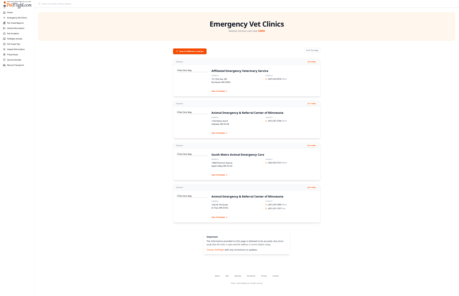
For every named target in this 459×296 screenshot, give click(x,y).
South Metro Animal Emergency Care (237, 154)
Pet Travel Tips (13, 44)
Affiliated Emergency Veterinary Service (239, 71)
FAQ (227, 276)
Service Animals (14, 60)
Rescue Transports (15, 65)
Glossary (237, 276)
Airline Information (15, 28)
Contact (276, 276)
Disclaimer (251, 276)
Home (10, 12)
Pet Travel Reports (15, 23)
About (217, 276)
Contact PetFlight (215, 249)
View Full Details (218, 91)
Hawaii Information (16, 49)
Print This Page (312, 50)
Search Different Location (191, 51)
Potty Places (12, 54)
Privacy (264, 276)
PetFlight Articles (14, 38)
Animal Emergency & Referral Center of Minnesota (247, 113)
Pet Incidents (13, 33)
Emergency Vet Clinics (17, 17)
